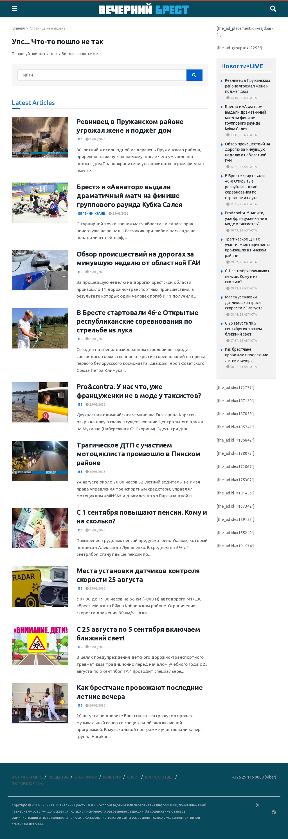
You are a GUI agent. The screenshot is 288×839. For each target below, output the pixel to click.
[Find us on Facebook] (233, 805)
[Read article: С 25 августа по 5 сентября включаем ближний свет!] (40, 645)
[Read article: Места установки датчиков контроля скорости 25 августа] (40, 586)
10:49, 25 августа (243, 230)
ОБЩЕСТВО (58, 777)
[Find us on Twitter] (257, 805)
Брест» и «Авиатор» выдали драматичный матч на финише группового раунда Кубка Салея (129, 195)
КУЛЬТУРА (112, 777)
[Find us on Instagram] (274, 805)
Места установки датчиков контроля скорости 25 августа (243, 302)
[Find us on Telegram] (266, 805)
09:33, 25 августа (243, 288)
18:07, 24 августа (243, 366)
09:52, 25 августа (243, 262)
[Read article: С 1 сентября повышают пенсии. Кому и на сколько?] (40, 528)
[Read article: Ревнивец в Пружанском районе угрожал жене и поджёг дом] (40, 137)
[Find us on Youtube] (266, 812)
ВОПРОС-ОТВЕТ (159, 777)
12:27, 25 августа (243, 166)
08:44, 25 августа (243, 314)
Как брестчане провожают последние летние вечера (246, 355)
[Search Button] (273, 8)
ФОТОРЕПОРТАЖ (27, 783)
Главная (18, 28)
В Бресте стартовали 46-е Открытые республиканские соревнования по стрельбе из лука (137, 321)
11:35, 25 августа (243, 204)
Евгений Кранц (91, 213)
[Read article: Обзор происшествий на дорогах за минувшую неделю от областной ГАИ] (40, 270)
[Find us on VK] (241, 805)
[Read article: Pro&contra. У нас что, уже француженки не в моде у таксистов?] (40, 402)
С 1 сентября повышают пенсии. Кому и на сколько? (247, 276)
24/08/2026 (97, 705)
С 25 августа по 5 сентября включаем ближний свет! (243, 328)
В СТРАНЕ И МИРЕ (27, 777)
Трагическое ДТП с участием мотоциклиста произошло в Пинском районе (138, 453)
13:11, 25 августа (243, 135)
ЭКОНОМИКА (86, 777)
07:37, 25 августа (243, 340)
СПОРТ (133, 777)
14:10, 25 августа (243, 98)
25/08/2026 (97, 139)
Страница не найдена (47, 28)
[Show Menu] (14, 8)
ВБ (80, 139)
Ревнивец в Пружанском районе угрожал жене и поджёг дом (247, 86)
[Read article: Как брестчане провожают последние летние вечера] (40, 703)
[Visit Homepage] (144, 8)
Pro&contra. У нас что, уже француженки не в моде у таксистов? (246, 218)
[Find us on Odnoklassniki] (249, 805)
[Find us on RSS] (274, 812)
